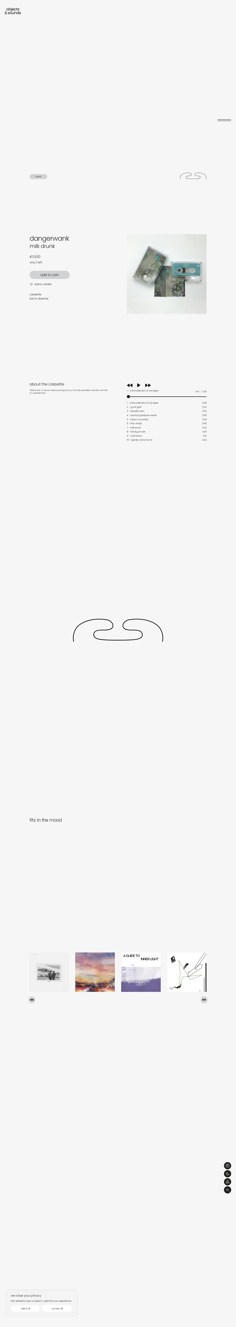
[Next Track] (148, 386)
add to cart (49, 275)
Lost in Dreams (39, 299)
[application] (166, 390)
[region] (41, 1302)
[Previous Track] (129, 386)
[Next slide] (204, 999)
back (38, 176)
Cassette (35, 294)
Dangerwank (49, 238)
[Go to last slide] (31, 999)
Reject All (25, 1308)
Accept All (57, 1308)
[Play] (142, 385)
